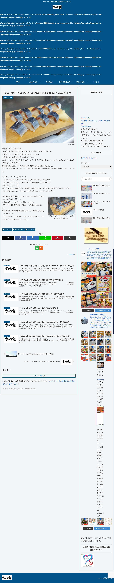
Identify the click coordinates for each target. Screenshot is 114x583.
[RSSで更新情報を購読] (41, 248)
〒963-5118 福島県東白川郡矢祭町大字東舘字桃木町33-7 (95, 120)
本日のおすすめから (19, 229)
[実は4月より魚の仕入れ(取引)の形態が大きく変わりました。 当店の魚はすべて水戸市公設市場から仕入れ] (100, 349)
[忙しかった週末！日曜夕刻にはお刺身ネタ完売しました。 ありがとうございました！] (100, 334)
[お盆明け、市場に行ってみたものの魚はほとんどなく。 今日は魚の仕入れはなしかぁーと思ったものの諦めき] (84, 334)
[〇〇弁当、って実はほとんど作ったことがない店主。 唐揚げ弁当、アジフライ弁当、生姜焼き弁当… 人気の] (108, 334)
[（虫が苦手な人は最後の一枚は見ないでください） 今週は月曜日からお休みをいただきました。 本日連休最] (100, 342)
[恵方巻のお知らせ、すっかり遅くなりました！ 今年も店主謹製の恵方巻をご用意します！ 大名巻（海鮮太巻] (92, 521)
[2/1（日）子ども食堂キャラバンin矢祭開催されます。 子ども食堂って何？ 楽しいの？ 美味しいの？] (104, 284)
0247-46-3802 (86, 126)
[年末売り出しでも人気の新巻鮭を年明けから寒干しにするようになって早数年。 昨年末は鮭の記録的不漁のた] (108, 349)
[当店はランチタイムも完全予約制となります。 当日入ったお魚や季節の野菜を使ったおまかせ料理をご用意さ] (104, 269)
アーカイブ (85, 163)
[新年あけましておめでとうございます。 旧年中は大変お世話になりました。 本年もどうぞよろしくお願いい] (104, 300)
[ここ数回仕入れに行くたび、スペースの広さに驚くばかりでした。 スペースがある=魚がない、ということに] (92, 334)
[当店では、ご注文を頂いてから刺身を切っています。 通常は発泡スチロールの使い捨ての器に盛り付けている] (84, 521)
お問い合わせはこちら (89, 158)
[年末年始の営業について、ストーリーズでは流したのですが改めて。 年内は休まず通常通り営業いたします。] (108, 521)
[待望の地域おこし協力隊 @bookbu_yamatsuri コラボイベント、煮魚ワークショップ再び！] (84, 357)
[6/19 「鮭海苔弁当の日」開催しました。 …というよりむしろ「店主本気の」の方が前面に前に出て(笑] (88, 269)
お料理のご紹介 (31, 229)
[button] (70, 238)
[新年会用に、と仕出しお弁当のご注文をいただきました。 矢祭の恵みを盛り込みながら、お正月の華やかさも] (88, 300)
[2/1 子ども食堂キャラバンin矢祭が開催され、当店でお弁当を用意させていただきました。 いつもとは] (88, 284)
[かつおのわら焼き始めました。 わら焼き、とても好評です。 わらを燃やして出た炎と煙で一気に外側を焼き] (84, 349)
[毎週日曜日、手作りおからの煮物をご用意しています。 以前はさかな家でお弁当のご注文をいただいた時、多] (84, 342)
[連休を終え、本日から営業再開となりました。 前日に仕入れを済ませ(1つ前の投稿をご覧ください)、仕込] (92, 342)
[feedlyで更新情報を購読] (37, 248)
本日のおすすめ (8, 229)
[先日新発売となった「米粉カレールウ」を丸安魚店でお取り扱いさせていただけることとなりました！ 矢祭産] (108, 342)
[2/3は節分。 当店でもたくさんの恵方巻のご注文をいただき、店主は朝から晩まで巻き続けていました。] (92, 357)
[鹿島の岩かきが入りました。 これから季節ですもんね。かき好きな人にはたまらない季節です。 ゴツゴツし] (92, 349)
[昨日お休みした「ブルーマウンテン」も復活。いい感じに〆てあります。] (61, 206)
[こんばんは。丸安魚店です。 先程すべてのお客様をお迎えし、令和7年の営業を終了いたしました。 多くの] (100, 521)
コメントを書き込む (39, 375)
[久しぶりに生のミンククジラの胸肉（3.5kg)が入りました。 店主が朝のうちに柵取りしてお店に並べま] (108, 357)
